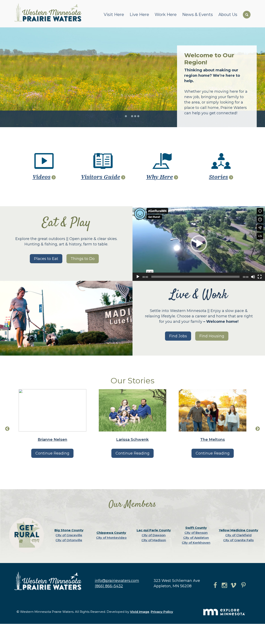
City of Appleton (196, 538)
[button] (198, 243)
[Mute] (253, 277)
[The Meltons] (212, 410)
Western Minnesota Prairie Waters (48, 12)
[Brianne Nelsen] (52, 410)
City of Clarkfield (238, 535)
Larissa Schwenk (132, 439)
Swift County (196, 528)
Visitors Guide (100, 177)
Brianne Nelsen (52, 439)
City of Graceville (68, 535)
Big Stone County (68, 530)
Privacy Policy (162, 612)
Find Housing (211, 336)
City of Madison (153, 540)
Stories (218, 177)
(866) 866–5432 (109, 586)
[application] (198, 243)
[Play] (138, 277)
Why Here (159, 177)
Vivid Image (139, 612)
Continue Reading (52, 453)
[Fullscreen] (260, 277)
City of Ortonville (68, 540)
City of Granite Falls (238, 540)
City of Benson (196, 533)
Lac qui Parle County (154, 530)
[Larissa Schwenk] (132, 410)
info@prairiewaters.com (117, 580)
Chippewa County (111, 533)
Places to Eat (46, 258)
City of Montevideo (111, 538)
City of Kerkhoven (196, 543)
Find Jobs (178, 336)
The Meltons (212, 439)
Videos (42, 177)
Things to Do (83, 258)
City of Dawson (154, 535)
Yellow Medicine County (238, 530)
